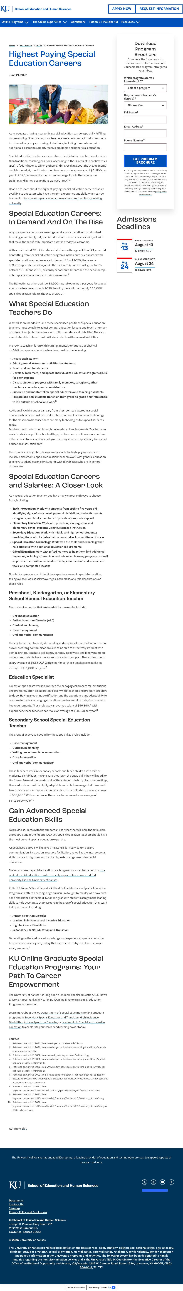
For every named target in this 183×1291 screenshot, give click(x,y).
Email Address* (134, 126)
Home (12, 46)
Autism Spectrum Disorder (40, 1022)
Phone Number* (134, 140)
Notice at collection (76, 1287)
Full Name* (131, 112)
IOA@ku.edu (79, 1263)
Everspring (66, 1157)
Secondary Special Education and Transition (51, 1017)
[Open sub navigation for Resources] (138, 22)
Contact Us (16, 1204)
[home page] (35, 9)
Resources (26, 46)
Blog (39, 46)
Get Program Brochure (145, 161)
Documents (16, 1200)
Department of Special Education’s (62, 1013)
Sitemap (14, 1208)
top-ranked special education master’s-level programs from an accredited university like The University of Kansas (57, 875)
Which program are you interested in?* (139, 80)
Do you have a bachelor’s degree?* (140, 97)
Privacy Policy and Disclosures (28, 1212)
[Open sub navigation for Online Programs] (26, 22)
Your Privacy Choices (97, 1287)
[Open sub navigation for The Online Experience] (65, 22)
